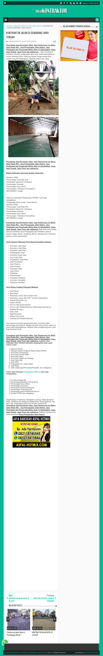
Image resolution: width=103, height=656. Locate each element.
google (67, 3)
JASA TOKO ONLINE (91, 652)
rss (70, 3)
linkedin (74, 3)
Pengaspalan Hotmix (32, 372)
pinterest (80, 3)
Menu (5, 3)
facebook (64, 3)
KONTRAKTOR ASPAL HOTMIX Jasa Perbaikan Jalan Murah (25, 652)
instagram (77, 3)
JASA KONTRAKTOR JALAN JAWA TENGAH (22, 41)
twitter (61, 3)
